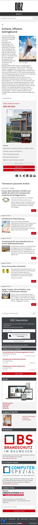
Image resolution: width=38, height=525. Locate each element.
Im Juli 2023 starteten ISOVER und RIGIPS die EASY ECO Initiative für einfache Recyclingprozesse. (16, 193)
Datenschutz (24, 519)
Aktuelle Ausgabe (8, 403)
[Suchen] (35, 18)
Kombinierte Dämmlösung (13, 219)
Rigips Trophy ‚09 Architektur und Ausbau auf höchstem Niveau (16, 290)
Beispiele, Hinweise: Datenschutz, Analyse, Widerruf (15, 345)
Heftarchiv (6, 408)
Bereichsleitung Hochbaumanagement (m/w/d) (18, 352)
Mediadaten (6, 404)
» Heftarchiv (25, 418)
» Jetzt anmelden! (19, 341)
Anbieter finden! (20, 511)
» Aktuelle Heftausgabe (28, 416)
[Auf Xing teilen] (24, 176)
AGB (18, 519)
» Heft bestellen (26, 420)
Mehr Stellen (19, 373)
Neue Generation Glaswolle (14, 266)
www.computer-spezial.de (10, 484)
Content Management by (8, 523)
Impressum (32, 519)
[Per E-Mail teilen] (31, 176)
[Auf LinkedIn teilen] (27, 176)
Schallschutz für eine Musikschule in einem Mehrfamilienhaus (17, 242)
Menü (20, 14)
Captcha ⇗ (26, 338)
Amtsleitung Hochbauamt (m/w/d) (14, 359)
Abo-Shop (5, 406)
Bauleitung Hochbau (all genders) (14, 366)
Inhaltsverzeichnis (19, 170)
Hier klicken (20, 336)
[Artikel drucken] (34, 176)
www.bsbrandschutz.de (10, 458)
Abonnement (19, 167)
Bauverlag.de (33, 523)
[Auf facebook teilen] (17, 176)
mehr (33, 210)
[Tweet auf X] (20, 176)
